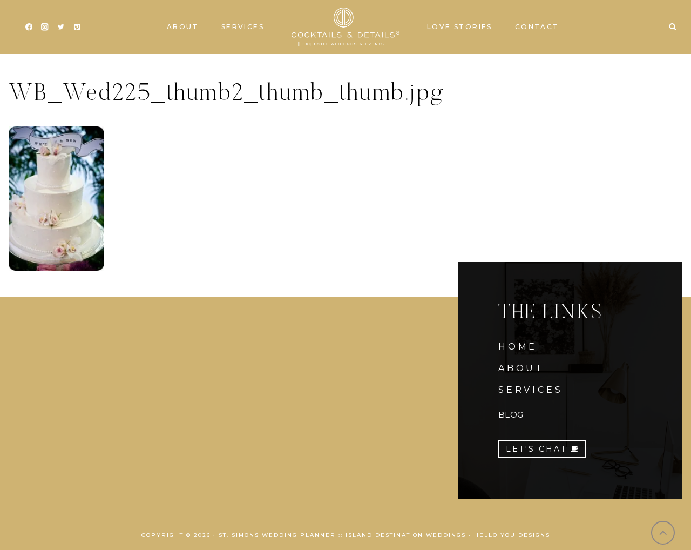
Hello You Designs (512, 535)
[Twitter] (60, 27)
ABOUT (521, 368)
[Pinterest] (77, 27)
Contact (537, 27)
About (183, 27)
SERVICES (530, 390)
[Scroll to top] (663, 533)
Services (242, 27)
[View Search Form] (672, 27)
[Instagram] (45, 27)
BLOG (510, 415)
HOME (517, 346)
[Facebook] (29, 27)
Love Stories (459, 27)
